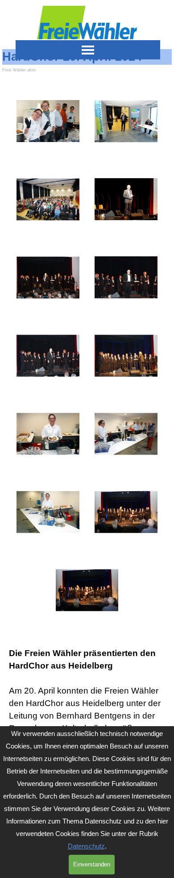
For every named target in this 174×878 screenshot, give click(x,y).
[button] (48, 121)
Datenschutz (86, 846)
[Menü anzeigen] (88, 49)
